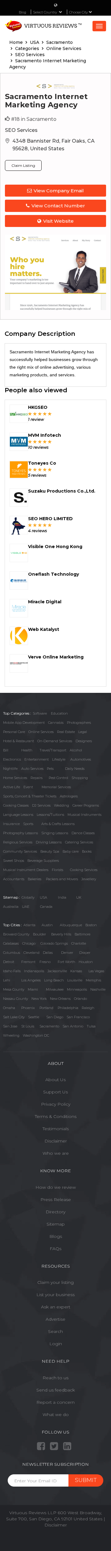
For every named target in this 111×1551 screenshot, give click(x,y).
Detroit (8, 962)
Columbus (11, 952)
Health (26, 750)
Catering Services (79, 842)
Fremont (28, 962)
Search (55, 1331)
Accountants (13, 879)
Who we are (56, 1153)
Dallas (48, 952)
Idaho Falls (12, 971)
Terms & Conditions (55, 1116)
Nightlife (10, 768)
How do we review (55, 1187)
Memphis (93, 980)
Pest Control (58, 778)
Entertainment (36, 759)
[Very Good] (45, 414)
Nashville (97, 989)
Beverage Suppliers (43, 860)
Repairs (37, 778)
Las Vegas (96, 971)
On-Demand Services (54, 741)
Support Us (55, 1092)
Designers (84, 741)
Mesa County (13, 989)
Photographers (79, 722)
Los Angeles (31, 980)
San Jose (10, 1026)
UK (78, 897)
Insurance (11, 824)
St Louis (27, 1026)
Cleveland (31, 952)
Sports (28, 824)
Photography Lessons (20, 833)
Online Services (41, 732)
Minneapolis (77, 989)
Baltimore (82, 934)
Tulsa (91, 1026)
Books (87, 851)
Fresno (45, 962)
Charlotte (78, 943)
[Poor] (30, 414)
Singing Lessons (54, 833)
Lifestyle (58, 759)
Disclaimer (55, 1141)
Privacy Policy (55, 1104)
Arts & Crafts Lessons (58, 824)
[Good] (40, 414)
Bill (5, 750)
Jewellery (88, 879)
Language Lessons (18, 814)
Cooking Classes (16, 805)
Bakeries (34, 879)
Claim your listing (55, 1282)
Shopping (80, 778)
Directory (55, 1212)
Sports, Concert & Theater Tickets (29, 796)
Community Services (20, 851)
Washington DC (36, 1035)
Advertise (55, 1319)
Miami (33, 989)
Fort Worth (66, 962)
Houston (86, 962)
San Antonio (73, 1026)
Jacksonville (57, 971)
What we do (56, 1414)
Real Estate (66, 732)
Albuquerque (71, 925)
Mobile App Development (24, 722)
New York (39, 998)
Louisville (74, 980)
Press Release (55, 1199)
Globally (28, 897)
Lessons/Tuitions (50, 814)
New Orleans (60, 998)
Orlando (80, 998)
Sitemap (56, 1224)
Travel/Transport (52, 750)
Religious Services (17, 842)
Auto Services (32, 768)
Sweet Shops (13, 860)
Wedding (61, 805)
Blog (22, 12)
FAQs (55, 1248)
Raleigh (88, 1008)
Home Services (15, 778)
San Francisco (78, 1017)
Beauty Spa (49, 851)
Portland (46, 1008)
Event (28, 787)
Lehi (6, 980)
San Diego (54, 1017)
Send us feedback (55, 1390)
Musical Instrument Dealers (25, 870)
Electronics (12, 759)
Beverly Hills (61, 934)
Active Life (11, 787)
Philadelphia (68, 1008)
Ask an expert (55, 1307)
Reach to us (55, 1377)
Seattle (33, 1017)
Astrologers (69, 796)
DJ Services (41, 805)
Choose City (79, 12)
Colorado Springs (54, 943)
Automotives (80, 759)
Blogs (55, 1236)
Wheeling (11, 1035)
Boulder (39, 934)
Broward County (16, 934)
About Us (55, 1079)
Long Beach (54, 980)
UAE (25, 906)
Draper (84, 952)
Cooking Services (83, 870)
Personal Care (14, 732)
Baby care (71, 851)
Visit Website (58, 221)
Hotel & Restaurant (18, 741)
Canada (46, 906)
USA (43, 897)
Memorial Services (56, 787)
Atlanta (29, 925)
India (62, 897)
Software (40, 713)
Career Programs (85, 805)
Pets (50, 768)
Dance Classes (83, 833)
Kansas (76, 971)
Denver (67, 952)
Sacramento (49, 1026)
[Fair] (35, 414)
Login (55, 1343)
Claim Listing (23, 165)
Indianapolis (34, 971)
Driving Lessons (49, 842)
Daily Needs (74, 768)
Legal (82, 732)
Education (59, 713)
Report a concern (55, 1402)
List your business (55, 1294)
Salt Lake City (14, 1017)
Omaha (9, 1008)
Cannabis (56, 722)
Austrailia (10, 906)
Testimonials (56, 1128)
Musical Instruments (84, 814)
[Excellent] (50, 414)
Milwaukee (55, 989)
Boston (91, 925)
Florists (57, 870)
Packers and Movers (62, 879)
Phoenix (28, 1008)
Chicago (28, 943)
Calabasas (11, 943)
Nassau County (15, 998)
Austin (47, 925)
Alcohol (76, 750)
